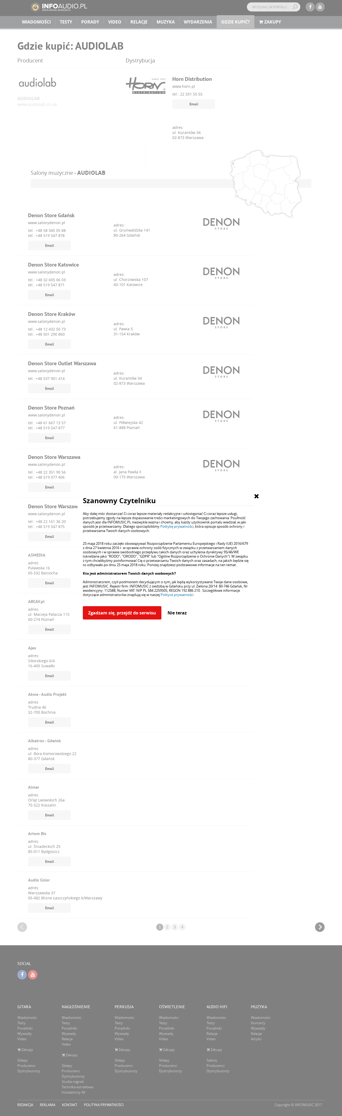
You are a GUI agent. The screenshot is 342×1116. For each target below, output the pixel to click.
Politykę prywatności (176, 526)
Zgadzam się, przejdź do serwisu (122, 613)
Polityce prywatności (177, 594)
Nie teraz (177, 613)
